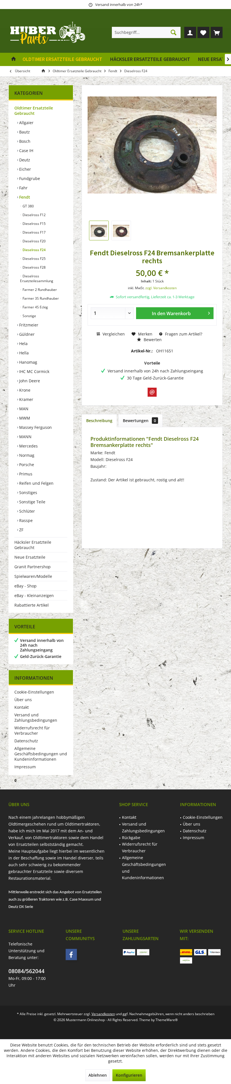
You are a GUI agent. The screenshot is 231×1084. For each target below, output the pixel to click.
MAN (23, 408)
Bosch (24, 141)
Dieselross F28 (34, 267)
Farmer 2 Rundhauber (39, 289)
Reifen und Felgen (36, 483)
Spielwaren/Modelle (33, 576)
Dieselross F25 (34, 258)
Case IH (25, 150)
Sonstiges (27, 492)
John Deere (29, 380)
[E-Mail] (152, 392)
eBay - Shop (25, 586)
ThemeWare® (167, 1019)
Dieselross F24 (34, 249)
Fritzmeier (28, 325)
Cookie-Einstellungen (34, 692)
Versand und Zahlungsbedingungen (35, 717)
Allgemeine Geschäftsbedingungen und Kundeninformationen (40, 754)
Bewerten (152, 339)
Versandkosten (103, 1013)
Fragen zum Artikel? (183, 334)
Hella (23, 353)
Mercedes (28, 446)
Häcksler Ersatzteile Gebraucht (32, 544)
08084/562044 (26, 971)
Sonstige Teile (31, 501)
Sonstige (29, 315)
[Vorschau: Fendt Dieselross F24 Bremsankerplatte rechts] (99, 230)
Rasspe (25, 520)
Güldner (26, 334)
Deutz (24, 160)
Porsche (26, 464)
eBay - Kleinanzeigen (34, 595)
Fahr (23, 187)
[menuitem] (217, 32)
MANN (25, 436)
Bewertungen (139, 420)
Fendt (24, 197)
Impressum (25, 766)
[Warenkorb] (217, 32)
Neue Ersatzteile (29, 557)
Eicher (24, 169)
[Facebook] (71, 954)
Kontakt (21, 707)
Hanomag (27, 362)
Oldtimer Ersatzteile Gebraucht (33, 110)
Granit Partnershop (32, 566)
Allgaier (26, 122)
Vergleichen (113, 334)
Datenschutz (26, 740)
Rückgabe (131, 837)
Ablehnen (97, 1075)
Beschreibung (99, 420)
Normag (26, 455)
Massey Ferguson (35, 427)
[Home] (13, 59)
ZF (20, 529)
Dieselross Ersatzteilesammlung (36, 278)
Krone (24, 390)
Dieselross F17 (34, 232)
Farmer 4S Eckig (35, 307)
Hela (23, 343)
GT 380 (28, 206)
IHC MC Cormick (33, 371)
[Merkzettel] (203, 32)
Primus (25, 474)
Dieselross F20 (34, 241)
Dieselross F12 (34, 214)
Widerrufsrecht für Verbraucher (32, 730)
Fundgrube (29, 178)
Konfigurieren (129, 1075)
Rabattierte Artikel (31, 605)
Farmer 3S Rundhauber (40, 298)
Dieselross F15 (34, 223)
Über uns (23, 699)
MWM (24, 418)
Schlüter (26, 511)
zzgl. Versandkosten (161, 288)
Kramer (25, 399)
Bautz (24, 132)
